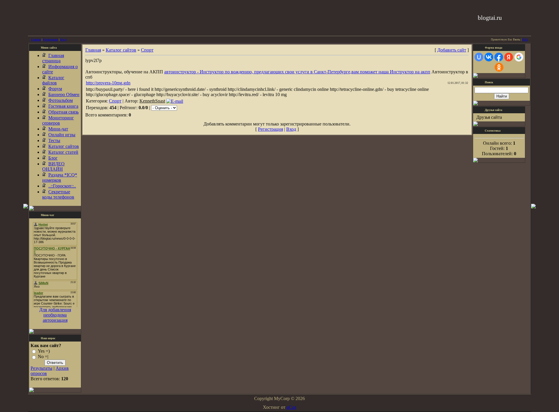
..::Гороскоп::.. (62, 185)
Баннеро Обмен (63, 94)
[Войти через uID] (479, 57)
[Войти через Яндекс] (508, 57)
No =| (43, 356)
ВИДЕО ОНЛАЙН (53, 166)
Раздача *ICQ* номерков (59, 177)
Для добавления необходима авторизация (55, 315)
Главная (36, 39)
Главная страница (53, 58)
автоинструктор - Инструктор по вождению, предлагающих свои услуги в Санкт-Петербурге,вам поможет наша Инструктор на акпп (297, 71)
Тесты (54, 140)
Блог (53, 157)
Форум (55, 88)
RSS (525, 39)
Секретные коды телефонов (58, 194)
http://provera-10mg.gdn (108, 82)
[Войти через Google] (518, 57)
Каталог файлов (53, 80)
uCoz (291, 407)
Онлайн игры (61, 134)
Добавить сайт (451, 49)
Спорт (147, 49)
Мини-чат (58, 128)
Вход (63, 39)
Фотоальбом (60, 100)
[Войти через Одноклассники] (499, 67)
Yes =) (44, 351)
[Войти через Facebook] (498, 57)
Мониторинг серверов (58, 120)
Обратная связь (63, 111)
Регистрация (50, 39)
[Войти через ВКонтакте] (488, 57)
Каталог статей (63, 152)
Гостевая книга (63, 106)
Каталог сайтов (63, 146)
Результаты (41, 368)
